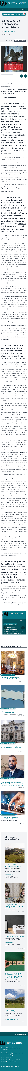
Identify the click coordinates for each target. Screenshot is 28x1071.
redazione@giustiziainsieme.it (14, 1053)
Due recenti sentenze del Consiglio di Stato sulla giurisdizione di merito (11, 678)
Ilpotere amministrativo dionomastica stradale (8, 711)
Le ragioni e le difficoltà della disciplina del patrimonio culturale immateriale (14, 906)
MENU (23, 9)
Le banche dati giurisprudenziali (14, 936)
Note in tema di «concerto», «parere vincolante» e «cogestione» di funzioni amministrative (11, 747)
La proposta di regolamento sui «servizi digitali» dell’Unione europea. (11, 818)
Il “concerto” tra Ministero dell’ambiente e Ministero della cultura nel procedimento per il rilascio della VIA (14, 975)
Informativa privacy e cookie (10, 1066)
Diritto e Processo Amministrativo (14, 14)
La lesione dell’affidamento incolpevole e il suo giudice (13, 865)
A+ (25, 76)
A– (22, 76)
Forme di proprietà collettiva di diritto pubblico (13, 1011)
